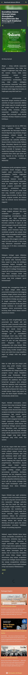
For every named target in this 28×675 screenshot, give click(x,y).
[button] (2, 26)
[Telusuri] (26, 2)
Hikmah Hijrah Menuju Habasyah (8, 606)
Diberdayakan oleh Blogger (15, 673)
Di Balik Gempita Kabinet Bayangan (9, 657)
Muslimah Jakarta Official (12, 2)
